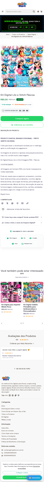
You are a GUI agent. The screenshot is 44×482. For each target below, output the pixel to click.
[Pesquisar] (34, 11)
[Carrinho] (41, 11)
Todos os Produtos (18, 34)
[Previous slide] (2, 323)
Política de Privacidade (9, 439)
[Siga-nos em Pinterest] (18, 395)
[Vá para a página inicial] (22, 5)
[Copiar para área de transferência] (27, 203)
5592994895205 (10, 455)
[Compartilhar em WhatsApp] (12, 203)
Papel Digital (32, 34)
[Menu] (2, 11)
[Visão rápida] (19, 294)
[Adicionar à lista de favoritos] (19, 290)
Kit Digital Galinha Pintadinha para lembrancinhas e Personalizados (30, 308)
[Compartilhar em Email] (22, 203)
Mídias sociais (6, 420)
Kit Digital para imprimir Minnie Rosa (10, 306)
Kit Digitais (5, 417)
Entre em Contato (8, 431)
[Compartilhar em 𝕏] (7, 203)
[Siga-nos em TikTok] (16, 395)
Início (8, 34)
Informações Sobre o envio (11, 409)
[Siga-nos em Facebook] (13, 395)
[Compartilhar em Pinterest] (17, 203)
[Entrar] (38, 11)
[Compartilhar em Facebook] (2, 203)
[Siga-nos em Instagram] (10, 395)
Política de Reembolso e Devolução (13, 442)
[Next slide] (41, 323)
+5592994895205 (10, 453)
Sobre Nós (5, 428)
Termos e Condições (8, 436)
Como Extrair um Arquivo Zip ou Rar (14, 411)
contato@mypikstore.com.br (14, 450)
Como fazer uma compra (10, 433)
